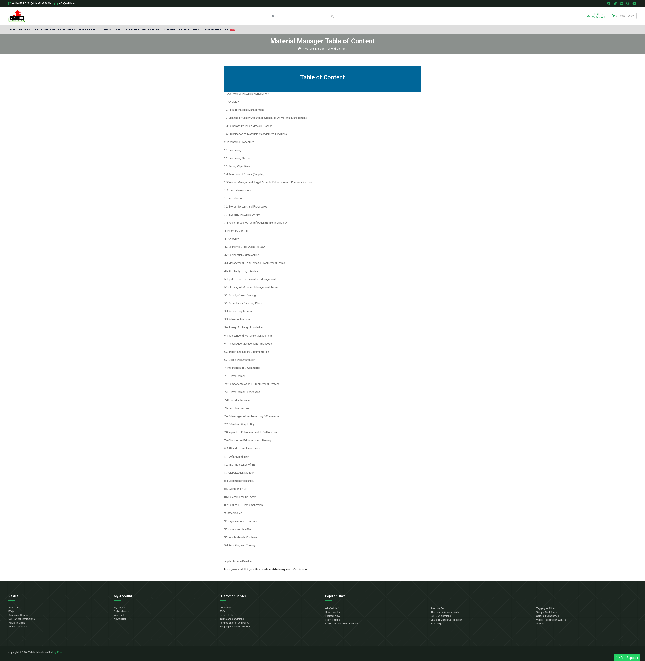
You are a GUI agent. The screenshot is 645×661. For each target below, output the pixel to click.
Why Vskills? (332, 608)
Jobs (195, 29)
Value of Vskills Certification (446, 619)
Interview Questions (176, 29)
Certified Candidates (547, 615)
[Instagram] (628, 3)
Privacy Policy (227, 615)
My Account (120, 607)
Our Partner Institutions (21, 619)
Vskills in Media (16, 622)
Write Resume (150, 29)
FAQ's (11, 611)
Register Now (332, 615)
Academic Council (18, 615)
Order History (121, 611)
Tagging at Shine (545, 608)
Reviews (540, 623)
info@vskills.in (66, 3)
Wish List (119, 615)
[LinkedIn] (622, 3)
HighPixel (57, 652)
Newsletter (120, 619)
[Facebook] (609, 3)
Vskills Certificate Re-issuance (342, 623)
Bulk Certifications (441, 615)
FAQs (222, 611)
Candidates (65, 29)
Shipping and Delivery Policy (235, 626)
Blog (118, 29)
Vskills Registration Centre (551, 619)
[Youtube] (635, 3)
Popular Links (19, 29)
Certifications (43, 29)
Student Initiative (17, 626)
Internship (132, 29)
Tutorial (106, 29)
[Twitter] (615, 3)
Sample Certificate (546, 612)
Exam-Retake (332, 619)
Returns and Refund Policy (234, 622)
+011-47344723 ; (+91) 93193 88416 (31, 3)
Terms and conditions (232, 619)
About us (13, 607)
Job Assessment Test (218, 29)
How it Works (332, 612)
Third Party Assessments (445, 612)
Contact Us (226, 607)
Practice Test (88, 29)
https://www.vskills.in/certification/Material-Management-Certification (266, 569)
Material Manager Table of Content (326, 48)
